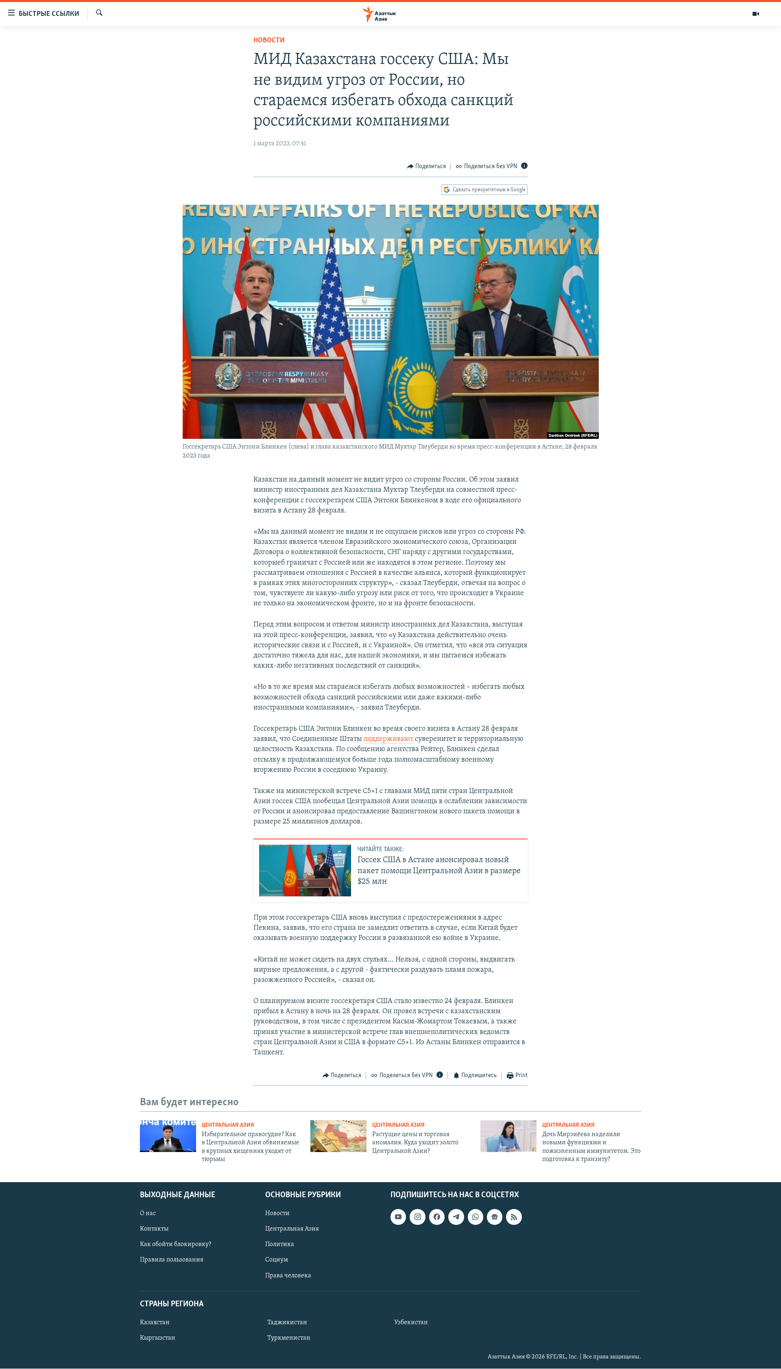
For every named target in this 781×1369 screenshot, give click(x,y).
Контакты (154, 1229)
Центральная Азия (228, 1125)
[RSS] (513, 1217)
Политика (279, 1245)
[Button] (426, 166)
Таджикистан (287, 1322)
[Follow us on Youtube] (398, 1217)
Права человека (288, 1276)
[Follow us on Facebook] (437, 1217)
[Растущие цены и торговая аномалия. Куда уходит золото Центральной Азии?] (338, 1136)
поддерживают (388, 739)
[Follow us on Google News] (494, 1217)
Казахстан (155, 1322)
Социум (276, 1260)
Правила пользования (171, 1260)
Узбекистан (411, 1322)
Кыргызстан (157, 1338)
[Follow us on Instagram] (417, 1217)
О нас (148, 1214)
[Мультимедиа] (756, 14)
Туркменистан (288, 1338)
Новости (269, 40)
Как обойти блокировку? (175, 1245)
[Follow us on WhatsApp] (475, 1217)
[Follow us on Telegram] (456, 1217)
